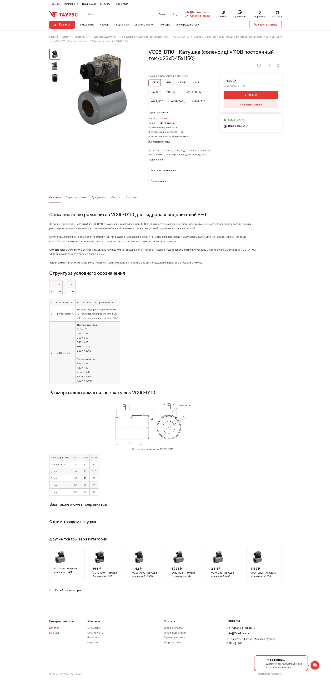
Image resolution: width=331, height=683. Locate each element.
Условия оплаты (173, 627)
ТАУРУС (163, 118)
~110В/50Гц (171, 92)
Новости (92, 642)
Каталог (54, 627)
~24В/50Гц (157, 101)
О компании (94, 627)
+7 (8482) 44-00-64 (197, 16)
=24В (196, 82)
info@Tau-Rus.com (238, 633)
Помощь (169, 621)
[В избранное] (259, 65)
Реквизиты (93, 637)
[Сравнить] (269, 65)
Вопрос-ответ (172, 642)
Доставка (132, 197)
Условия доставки (175, 632)
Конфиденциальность (270, 673)
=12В (168, 82)
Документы (99, 197)
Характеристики (76, 197)
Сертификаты (95, 632)
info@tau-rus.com (196, 12)
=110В (154, 82)
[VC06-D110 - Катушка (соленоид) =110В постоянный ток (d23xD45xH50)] (101, 89)
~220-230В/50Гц (195, 92)
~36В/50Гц (178, 101)
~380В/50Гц (199, 101)
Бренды (54, 632)
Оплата (115, 197)
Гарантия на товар (175, 637)
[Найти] (175, 14)
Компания (94, 621)
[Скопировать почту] (209, 12)
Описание (55, 197)
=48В (154, 92)
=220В (182, 82)
